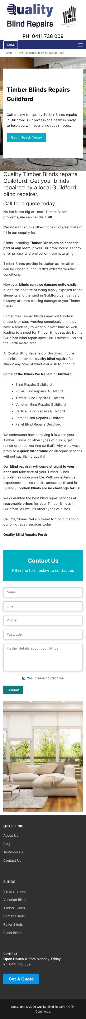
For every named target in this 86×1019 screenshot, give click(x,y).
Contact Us (12, 860)
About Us (10, 835)
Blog (6, 844)
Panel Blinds (12, 933)
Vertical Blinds (14, 891)
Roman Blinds (14, 916)
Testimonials (13, 852)
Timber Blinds (14, 908)
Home (9, 52)
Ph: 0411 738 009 (43, 36)
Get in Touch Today (26, 137)
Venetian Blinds (15, 900)
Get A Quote (21, 978)
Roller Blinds (13, 924)
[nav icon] (80, 44)
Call (11, 44)
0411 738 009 (20, 964)
